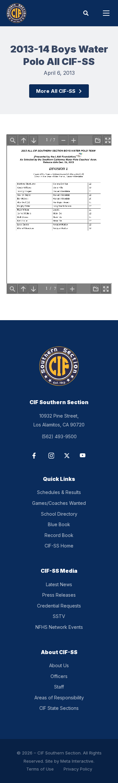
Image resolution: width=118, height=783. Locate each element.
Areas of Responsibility (59, 697)
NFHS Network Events (59, 627)
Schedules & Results (59, 492)
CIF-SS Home (59, 545)
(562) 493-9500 (59, 436)
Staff (59, 687)
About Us (59, 665)
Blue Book (59, 524)
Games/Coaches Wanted (59, 503)
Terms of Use (40, 769)
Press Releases (59, 595)
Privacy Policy (78, 769)
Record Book (59, 535)
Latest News (59, 584)
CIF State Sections (59, 708)
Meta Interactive (76, 761)
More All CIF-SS (55, 91)
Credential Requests (59, 605)
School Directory (59, 514)
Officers (59, 676)
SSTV (59, 616)
